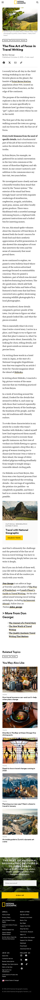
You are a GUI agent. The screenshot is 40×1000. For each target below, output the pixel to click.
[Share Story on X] (10, 63)
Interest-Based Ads (8, 929)
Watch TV (23, 934)
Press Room (23, 946)
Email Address (8, 879)
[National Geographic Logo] (9, 906)
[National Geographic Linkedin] (21, 964)
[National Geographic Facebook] (26, 955)
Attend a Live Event (26, 917)
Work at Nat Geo (7, 967)
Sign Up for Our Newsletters (7, 970)
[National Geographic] (20, 2)
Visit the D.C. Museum (26, 932)
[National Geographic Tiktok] (26, 964)
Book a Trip (23, 920)
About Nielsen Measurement (6, 933)
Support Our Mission (26, 940)
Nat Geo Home (24, 914)
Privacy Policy (6, 917)
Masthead (23, 943)
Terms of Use (6, 914)
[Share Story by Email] (15, 63)
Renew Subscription (8, 961)
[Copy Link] (21, 63)
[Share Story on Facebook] (4, 63)
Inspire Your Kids (25, 926)
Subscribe (5, 956)
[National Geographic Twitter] (21, 959)
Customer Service (7, 958)
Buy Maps (23, 923)
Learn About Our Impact (27, 937)
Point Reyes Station (21, 81)
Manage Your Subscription (10, 964)
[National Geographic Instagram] (21, 955)
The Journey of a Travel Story (22, 623)
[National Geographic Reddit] (21, 968)
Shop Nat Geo (24, 929)
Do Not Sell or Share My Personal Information (9, 938)
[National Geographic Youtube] (26, 959)
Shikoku (18, 372)
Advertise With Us (25, 949)
